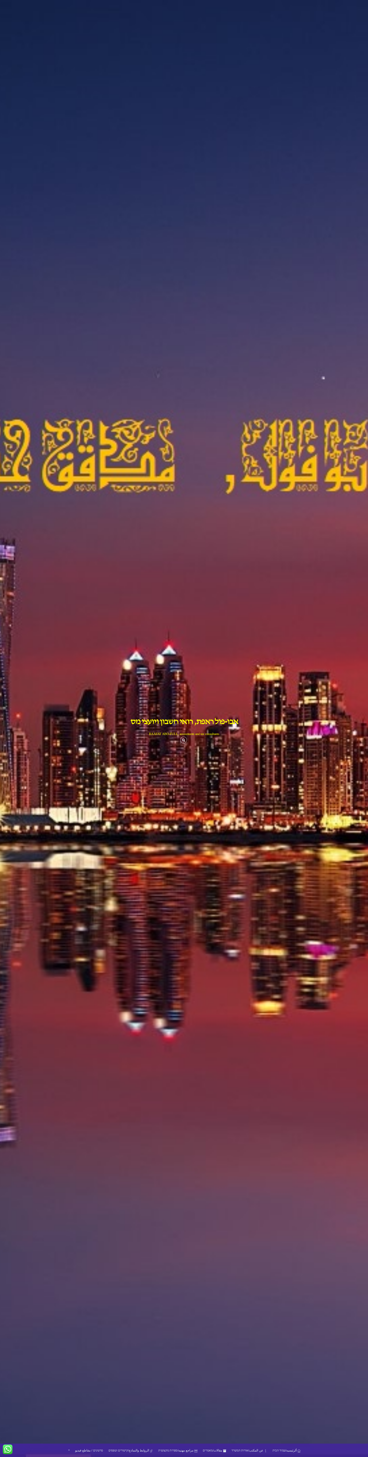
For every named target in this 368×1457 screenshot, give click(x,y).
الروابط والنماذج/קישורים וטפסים (129, 1450)
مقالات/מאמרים (213, 1450)
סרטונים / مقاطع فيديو (89, 1450)
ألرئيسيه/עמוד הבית (285, 1450)
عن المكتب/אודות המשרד (248, 1450)
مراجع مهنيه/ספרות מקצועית (176, 1450)
